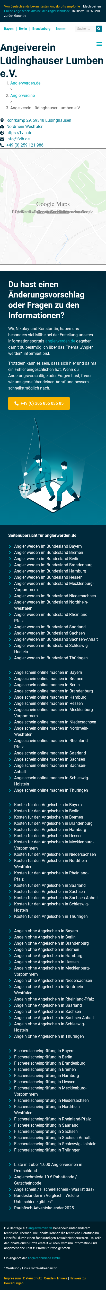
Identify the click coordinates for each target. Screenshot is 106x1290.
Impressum (12, 1278)
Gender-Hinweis (55, 1278)
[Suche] (99, 29)
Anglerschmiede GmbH (44, 1258)
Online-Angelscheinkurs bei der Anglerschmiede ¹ (38, 11)
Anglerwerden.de (28, 44)
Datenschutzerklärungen (53, 211)
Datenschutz (32, 1278)
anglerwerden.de (60, 341)
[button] (99, 44)
